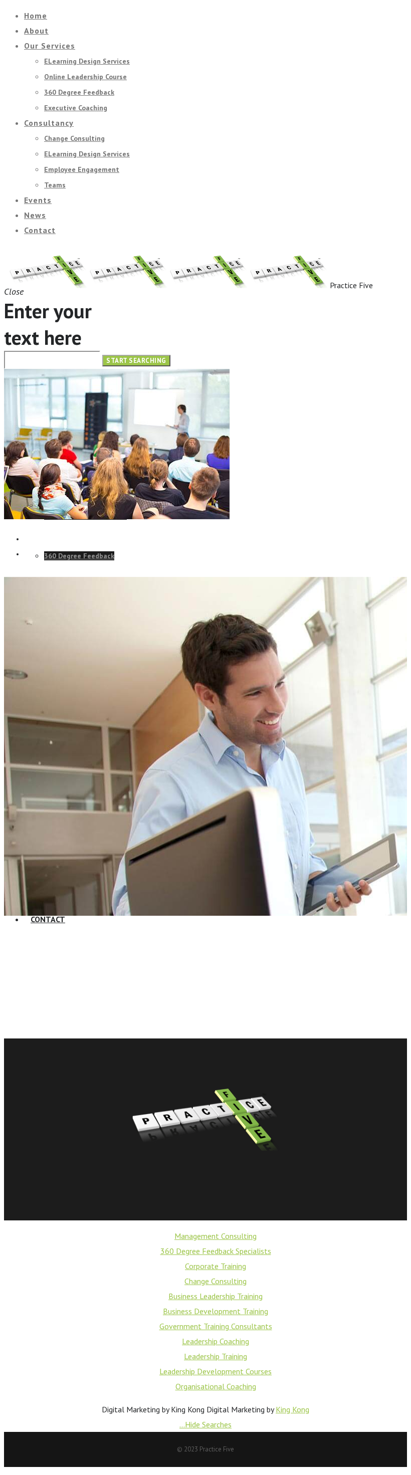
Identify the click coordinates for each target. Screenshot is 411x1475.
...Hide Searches (205, 1424)
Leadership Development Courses (215, 1371)
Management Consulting (215, 1236)
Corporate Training (215, 1266)
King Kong (292, 1409)
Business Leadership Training (215, 1296)
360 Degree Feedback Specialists (215, 1251)
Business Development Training (215, 1311)
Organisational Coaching (215, 1386)
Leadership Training (215, 1356)
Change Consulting (215, 1281)
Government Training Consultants (215, 1326)
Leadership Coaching (215, 1341)
